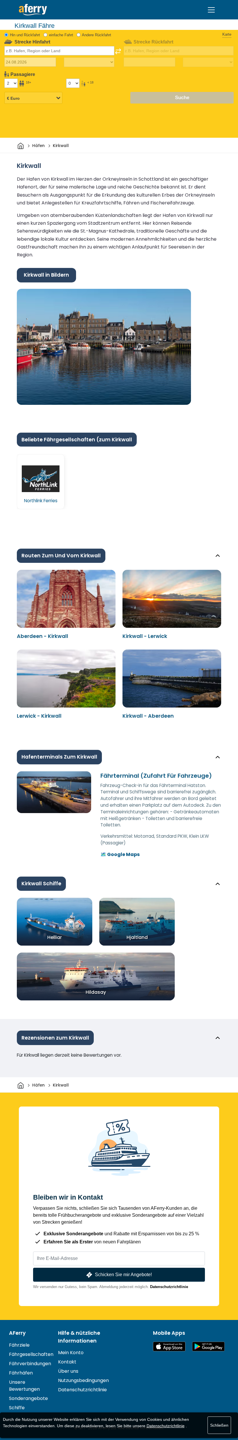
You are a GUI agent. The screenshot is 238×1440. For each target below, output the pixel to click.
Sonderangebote (28, 1398)
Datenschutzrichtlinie (169, 1287)
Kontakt (67, 1362)
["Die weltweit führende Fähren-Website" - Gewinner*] (33, 9)
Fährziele (19, 1345)
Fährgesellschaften (31, 1354)
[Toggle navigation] (211, 9)
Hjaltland (137, 937)
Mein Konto (71, 1352)
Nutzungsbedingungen (83, 1380)
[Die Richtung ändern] (118, 51)
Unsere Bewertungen (24, 1385)
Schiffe (17, 1407)
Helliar (54, 937)
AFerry (17, 1333)
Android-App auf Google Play (208, 1346)
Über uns (68, 1371)
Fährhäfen (21, 1373)
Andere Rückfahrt (96, 35)
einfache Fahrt (61, 35)
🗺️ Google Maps (120, 854)
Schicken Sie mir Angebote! (123, 1274)
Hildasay (96, 992)
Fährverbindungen (30, 1363)
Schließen (219, 1425)
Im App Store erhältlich (169, 1346)
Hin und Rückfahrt (25, 35)
